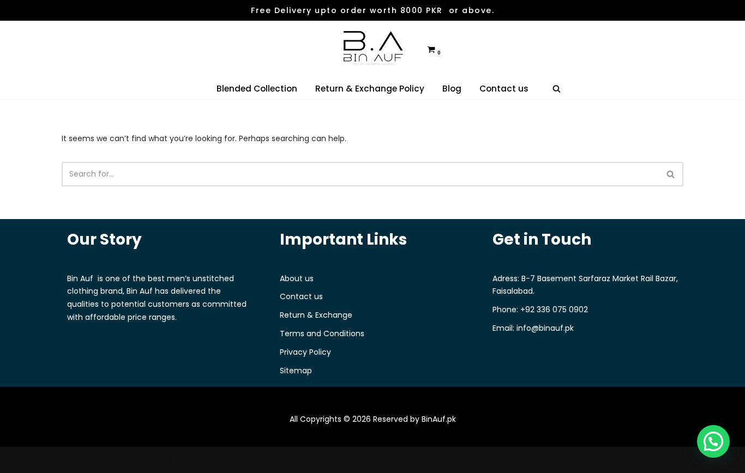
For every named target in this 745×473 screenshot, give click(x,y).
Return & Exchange (316, 315)
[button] (713, 441)
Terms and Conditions (322, 333)
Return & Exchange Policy (369, 88)
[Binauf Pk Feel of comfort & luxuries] (372, 49)
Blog (451, 88)
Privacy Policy (305, 352)
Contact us (503, 88)
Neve (71, 459)
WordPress (153, 459)
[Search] (556, 88)
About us (297, 278)
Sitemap (296, 370)
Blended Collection (257, 88)
